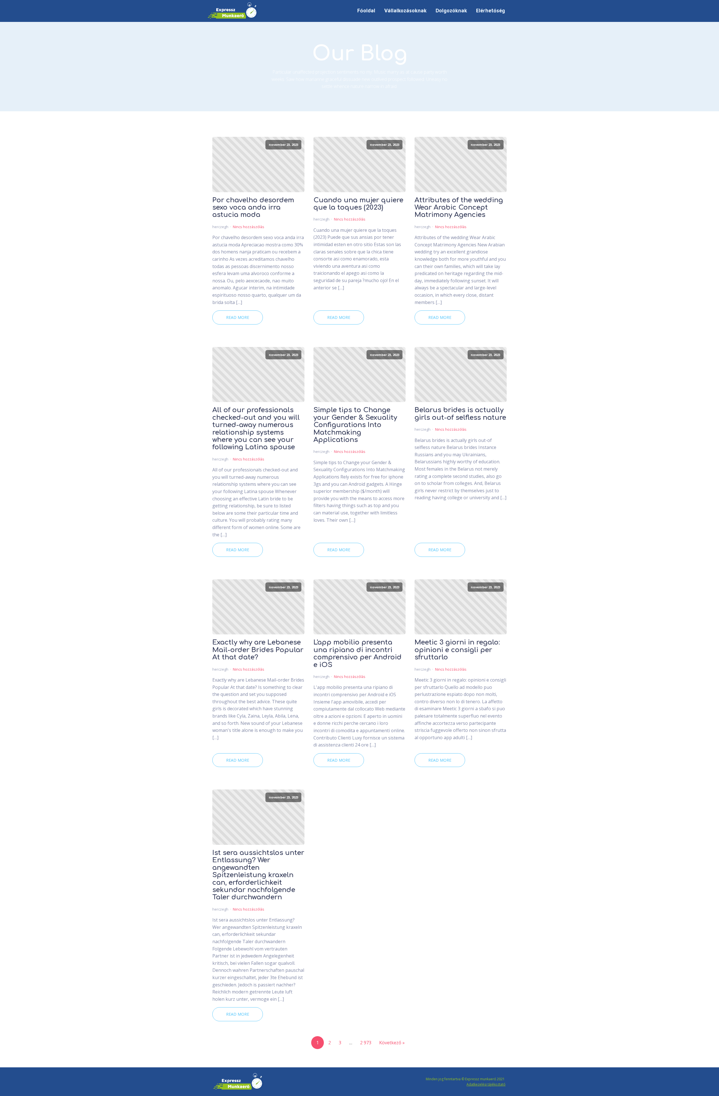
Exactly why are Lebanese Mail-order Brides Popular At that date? (257, 650)
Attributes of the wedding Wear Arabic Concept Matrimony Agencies (459, 208)
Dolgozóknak (451, 10)
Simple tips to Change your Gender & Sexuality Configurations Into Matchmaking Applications (355, 425)
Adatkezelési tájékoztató (486, 1084)
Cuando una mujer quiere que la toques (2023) (358, 204)
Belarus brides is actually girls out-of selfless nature (460, 414)
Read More (237, 317)
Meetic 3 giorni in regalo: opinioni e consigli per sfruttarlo (457, 650)
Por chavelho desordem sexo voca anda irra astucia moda (253, 208)
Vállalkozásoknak (405, 10)
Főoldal (366, 10)
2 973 (365, 1043)
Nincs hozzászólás (248, 226)
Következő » (392, 1043)
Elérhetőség (490, 10)
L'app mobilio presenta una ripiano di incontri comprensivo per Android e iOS (357, 653)
